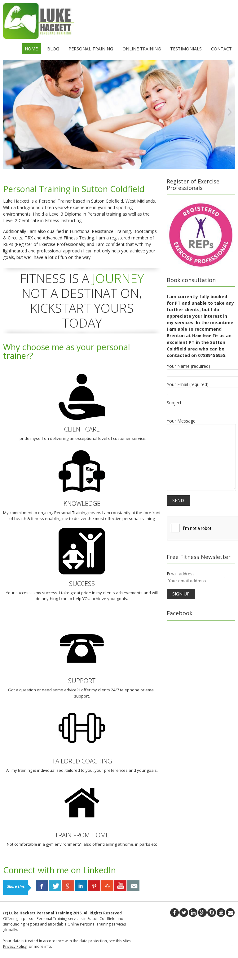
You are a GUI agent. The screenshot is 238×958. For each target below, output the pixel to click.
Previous (8, 112)
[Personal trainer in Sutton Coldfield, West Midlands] (38, 37)
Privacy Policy (15, 946)
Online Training (141, 49)
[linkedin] (193, 912)
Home (31, 49)
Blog (53, 49)
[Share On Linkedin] (81, 885)
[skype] (211, 912)
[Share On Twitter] (55, 885)
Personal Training (90, 49)
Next (230, 112)
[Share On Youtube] (120, 885)
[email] (230, 912)
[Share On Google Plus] (68, 885)
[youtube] (221, 912)
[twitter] (183, 912)
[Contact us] (133, 885)
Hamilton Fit (205, 335)
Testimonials (186, 49)
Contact (221, 49)
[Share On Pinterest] (94, 885)
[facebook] (174, 912)
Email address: (181, 574)
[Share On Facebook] (42, 885)
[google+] (202, 912)
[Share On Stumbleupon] (107, 885)
